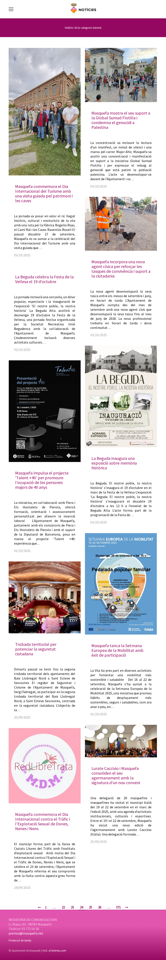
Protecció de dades (20, 940)
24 (81, 907)
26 (99, 907)
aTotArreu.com (57, 950)
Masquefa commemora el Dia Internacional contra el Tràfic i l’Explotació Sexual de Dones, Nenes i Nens (42, 821)
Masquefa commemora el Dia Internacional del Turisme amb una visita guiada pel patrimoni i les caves (44, 193)
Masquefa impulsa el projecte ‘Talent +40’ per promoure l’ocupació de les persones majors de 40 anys (42, 480)
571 (118, 907)
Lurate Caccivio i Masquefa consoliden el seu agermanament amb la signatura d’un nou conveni (115, 775)
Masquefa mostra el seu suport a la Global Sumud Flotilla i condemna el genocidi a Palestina (120, 120)
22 (63, 907)
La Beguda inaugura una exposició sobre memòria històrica (114, 463)
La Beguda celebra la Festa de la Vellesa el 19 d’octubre (44, 279)
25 (90, 907)
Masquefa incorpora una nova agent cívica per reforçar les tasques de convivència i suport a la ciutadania (120, 269)
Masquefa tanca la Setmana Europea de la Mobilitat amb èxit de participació (117, 650)
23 (72, 907)
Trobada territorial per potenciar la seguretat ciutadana (35, 649)
